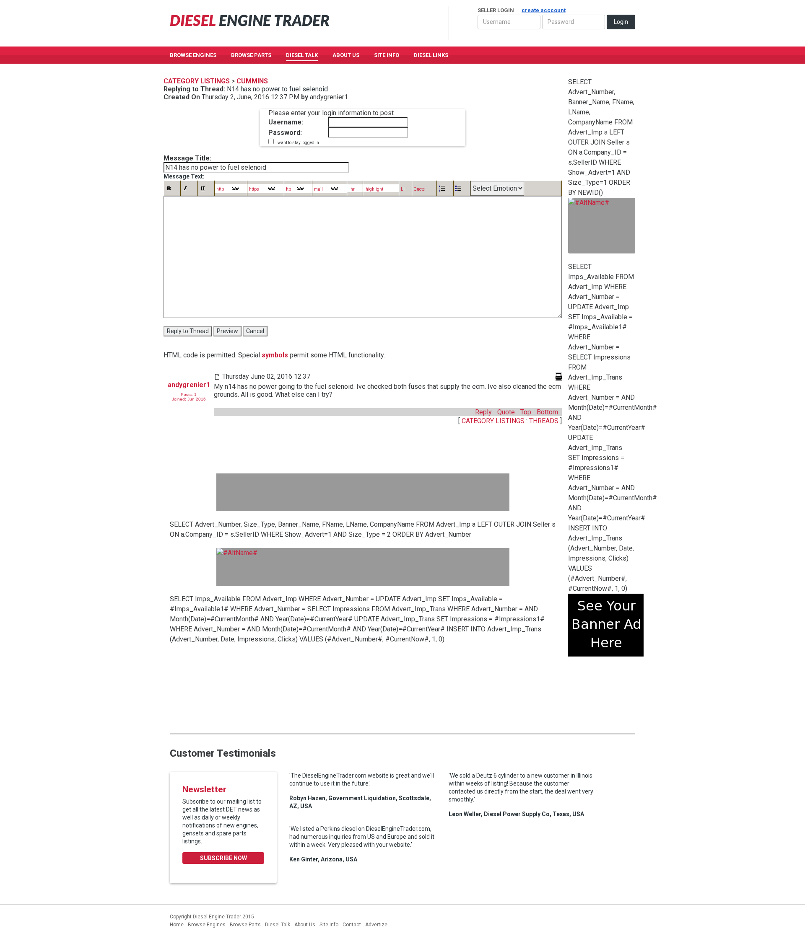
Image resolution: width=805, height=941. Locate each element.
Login (621, 21)
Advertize (376, 925)
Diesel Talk (302, 55)
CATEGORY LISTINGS (493, 421)
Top (525, 412)
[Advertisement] (362, 492)
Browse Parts (251, 55)
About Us (345, 55)
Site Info (386, 55)
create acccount (544, 10)
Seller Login (522, 10)
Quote (506, 412)
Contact (352, 925)
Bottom (547, 412)
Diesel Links (431, 55)
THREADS (544, 421)
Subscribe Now (223, 858)
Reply (483, 412)
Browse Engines (193, 55)
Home (177, 925)
